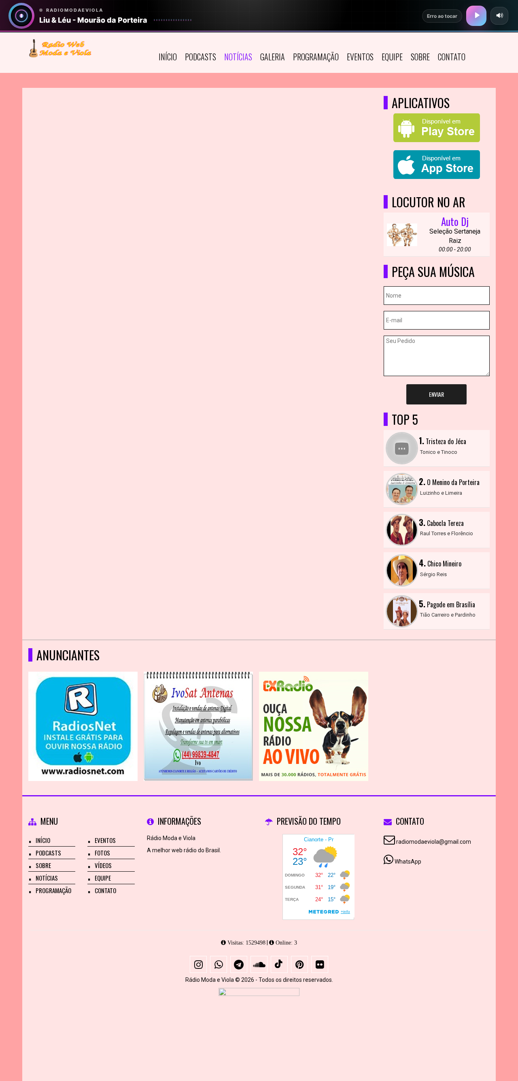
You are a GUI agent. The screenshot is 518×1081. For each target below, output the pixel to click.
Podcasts (200, 57)
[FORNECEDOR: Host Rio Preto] (259, 1018)
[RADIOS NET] (83, 711)
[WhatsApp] (218, 964)
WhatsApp (408, 861)
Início (168, 57)
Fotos (102, 852)
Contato (451, 57)
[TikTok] (279, 964)
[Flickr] (319, 964)
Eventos (360, 57)
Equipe (392, 57)
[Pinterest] (299, 964)
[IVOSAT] (198, 711)
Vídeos (103, 865)
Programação (316, 57)
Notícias (238, 57)
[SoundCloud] (259, 964)
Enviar (436, 394)
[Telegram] (238, 964)
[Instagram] (198, 964)
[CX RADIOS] (314, 711)
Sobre (420, 57)
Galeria (272, 57)
